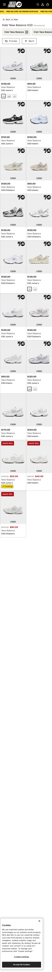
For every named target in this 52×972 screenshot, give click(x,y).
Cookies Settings (21, 957)
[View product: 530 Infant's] (13, 356)
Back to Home (12, 19)
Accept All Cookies (21, 964)
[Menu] (4, 4)
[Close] (39, 921)
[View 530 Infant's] (13, 356)
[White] (3, 96)
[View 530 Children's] (13, 163)
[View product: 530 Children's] (13, 163)
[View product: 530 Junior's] (13, 64)
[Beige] (29, 289)
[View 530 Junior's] (13, 64)
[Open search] (37, 4)
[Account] (42, 4)
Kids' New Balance (14, 32)
